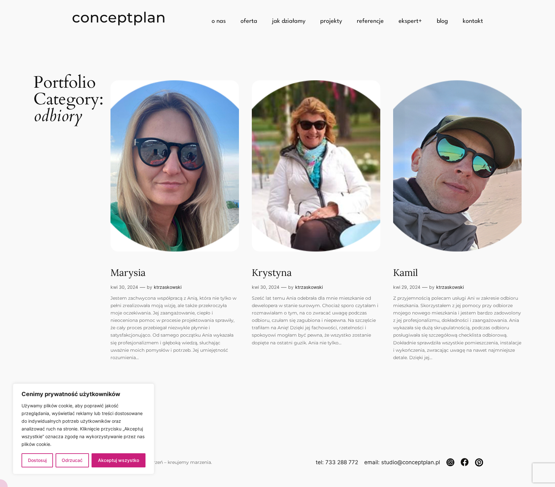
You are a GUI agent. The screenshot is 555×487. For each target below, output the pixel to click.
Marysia (127, 273)
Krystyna (272, 273)
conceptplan (119, 17)
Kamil (405, 273)
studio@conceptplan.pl (410, 462)
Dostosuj (37, 460)
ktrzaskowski (167, 287)
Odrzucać (72, 460)
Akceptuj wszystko (118, 460)
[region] (83, 429)
